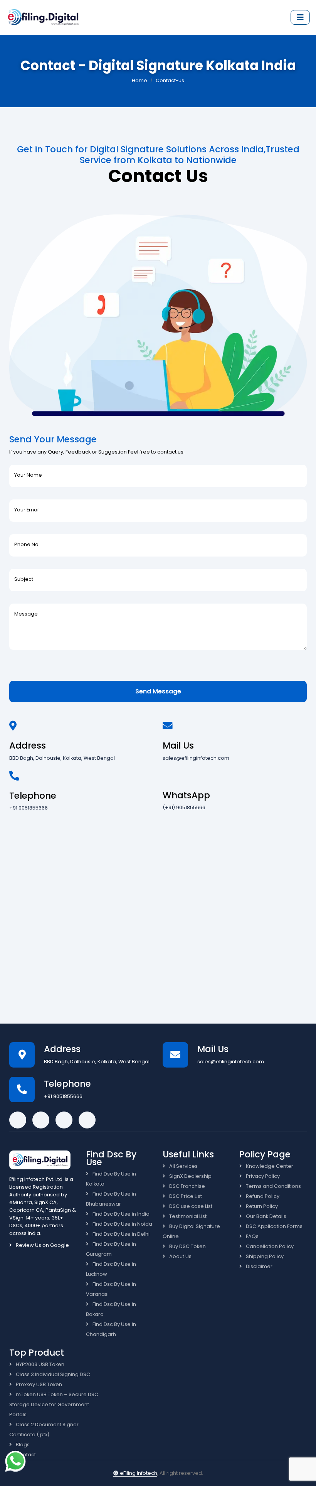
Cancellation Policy (269, 1246)
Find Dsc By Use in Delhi (120, 1234)
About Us (180, 1256)
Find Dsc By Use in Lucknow (111, 1269)
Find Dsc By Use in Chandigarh (111, 1329)
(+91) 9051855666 (184, 807)
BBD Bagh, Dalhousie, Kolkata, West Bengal (62, 758)
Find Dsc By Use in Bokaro (111, 1309)
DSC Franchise (186, 1186)
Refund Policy (262, 1196)
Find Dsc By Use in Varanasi (111, 1289)
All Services (183, 1166)
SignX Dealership (190, 1176)
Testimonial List (187, 1216)
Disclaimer (258, 1266)
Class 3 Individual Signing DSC (52, 1374)
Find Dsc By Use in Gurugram (111, 1249)
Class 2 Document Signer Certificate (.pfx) (44, 1429)
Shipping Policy (264, 1256)
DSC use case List (190, 1206)
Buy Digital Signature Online (191, 1231)
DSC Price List (185, 1196)
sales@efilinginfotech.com (196, 758)
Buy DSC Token (187, 1246)
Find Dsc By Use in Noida (121, 1224)
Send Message (158, 691)
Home (139, 80)
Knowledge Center (269, 1166)
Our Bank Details (265, 1216)
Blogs (22, 1444)
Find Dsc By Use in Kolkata (111, 1179)
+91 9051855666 (28, 808)
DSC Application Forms (274, 1226)
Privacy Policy (262, 1176)
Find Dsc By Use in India (120, 1214)
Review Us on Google (42, 1245)
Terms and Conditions (273, 1186)
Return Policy (261, 1206)
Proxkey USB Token (38, 1384)
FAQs (252, 1236)
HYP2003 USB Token (39, 1364)
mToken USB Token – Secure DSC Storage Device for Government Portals (53, 1404)
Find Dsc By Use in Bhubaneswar (111, 1199)
